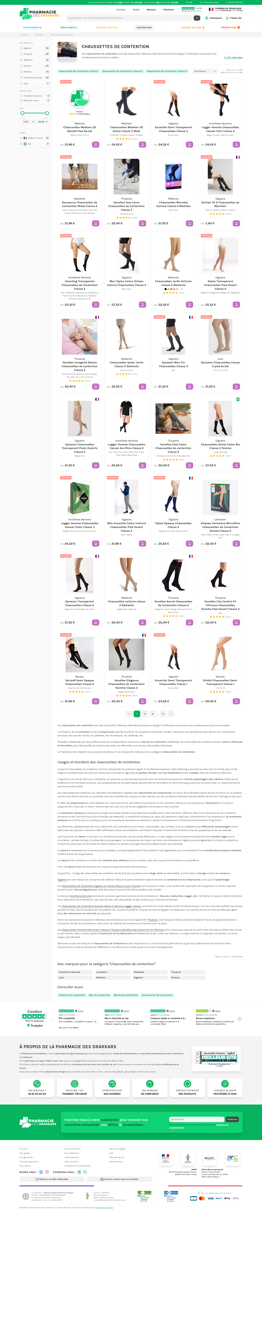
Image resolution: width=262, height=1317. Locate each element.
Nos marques (26, 43)
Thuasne (176, 972)
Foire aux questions (29, 1161)
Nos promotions (72, 1149)
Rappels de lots (117, 1157)
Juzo (61, 977)
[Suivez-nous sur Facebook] (41, 1172)
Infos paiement (71, 1157)
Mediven (101, 977)
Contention (144, 27)
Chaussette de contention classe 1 (79, 71)
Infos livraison (71, 1161)
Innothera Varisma (69, 972)
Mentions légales (117, 1149)
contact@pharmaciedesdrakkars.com (109, 1200)
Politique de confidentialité (77, 1166)
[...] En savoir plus (234, 57)
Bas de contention (99, 995)
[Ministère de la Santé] (165, 1158)
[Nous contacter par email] (79, 1172)
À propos (121, 9)
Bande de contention (126, 995)
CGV (111, 1153)
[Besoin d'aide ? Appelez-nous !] (85, 1172)
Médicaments (69, 27)
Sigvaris (138, 977)
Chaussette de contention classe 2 (122, 71)
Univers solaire (193, 27)
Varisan (175, 977)
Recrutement (115, 1161)
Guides (136, 9)
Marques (151, 9)
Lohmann (101, 972)
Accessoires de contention (157, 995)
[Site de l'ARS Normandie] (232, 1158)
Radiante (139, 972)
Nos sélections (71, 1153)
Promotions (229, 27)
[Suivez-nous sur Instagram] (47, 1172)
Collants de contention (72, 995)
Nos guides (24, 1153)
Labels (22, 133)
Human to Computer (104, 1208)
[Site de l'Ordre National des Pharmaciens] (188, 1158)
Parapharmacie (32, 27)
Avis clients (25, 1166)
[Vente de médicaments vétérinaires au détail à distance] (171, 1196)
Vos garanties (26, 1157)
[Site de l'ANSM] (210, 1158)
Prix (21, 108)
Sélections (168, 9)
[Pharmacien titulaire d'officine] (144, 1196)
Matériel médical (107, 27)
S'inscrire (232, 1119)
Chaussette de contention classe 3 (166, 71)
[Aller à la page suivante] (171, 714)
